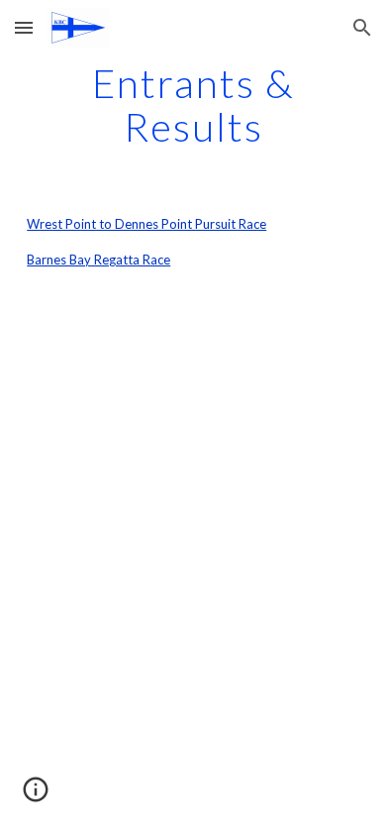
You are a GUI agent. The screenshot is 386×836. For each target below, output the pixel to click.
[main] (193, 105)
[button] (24, 27)
